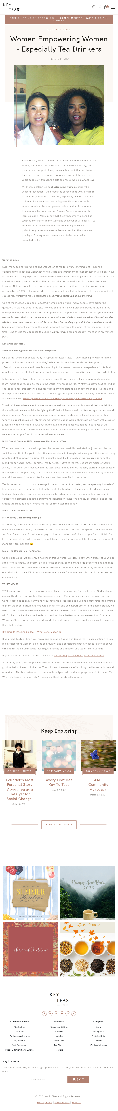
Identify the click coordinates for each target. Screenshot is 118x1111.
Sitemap (76, 1102)
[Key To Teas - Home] (19, 7)
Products (59, 1021)
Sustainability (98, 1036)
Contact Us (19, 1026)
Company (98, 1021)
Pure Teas (59, 1040)
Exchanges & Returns (20, 1036)
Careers (98, 1040)
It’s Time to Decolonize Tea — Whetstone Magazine (31, 631)
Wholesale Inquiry (98, 1045)
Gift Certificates (20, 1045)
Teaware (59, 1049)
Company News (58, 29)
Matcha (59, 1036)
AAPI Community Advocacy (98, 784)
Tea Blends (59, 1045)
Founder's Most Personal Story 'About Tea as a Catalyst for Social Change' (19, 789)
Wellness (59, 1031)
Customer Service (19, 1021)
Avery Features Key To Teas (59, 782)
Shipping (20, 1031)
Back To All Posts (59, 824)
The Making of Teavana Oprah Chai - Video (79, 655)
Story (98, 1026)
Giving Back (98, 1031)
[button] (113, 7)
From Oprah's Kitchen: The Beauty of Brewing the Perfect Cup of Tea (62, 398)
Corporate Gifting (59, 1026)
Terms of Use (62, 1102)
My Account (20, 1040)
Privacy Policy (44, 1102)
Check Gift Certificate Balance (19, 1049)
